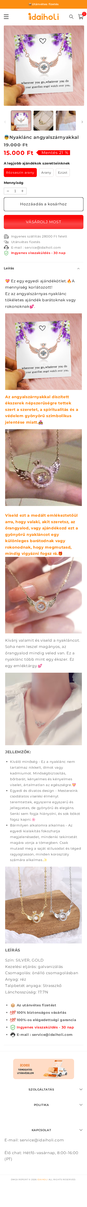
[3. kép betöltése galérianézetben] (66, 121)
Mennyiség (14, 183)
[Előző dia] (5, 122)
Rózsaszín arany (20, 173)
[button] (80, 17)
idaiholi (42, 1179)
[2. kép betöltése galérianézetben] (43, 121)
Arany (46, 173)
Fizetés (43, 222)
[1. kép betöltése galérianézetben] (21, 121)
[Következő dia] (82, 122)
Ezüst (63, 173)
